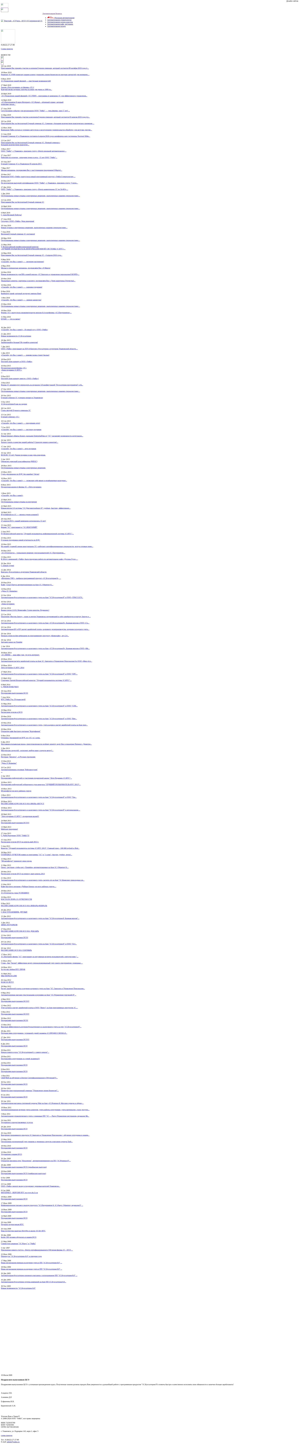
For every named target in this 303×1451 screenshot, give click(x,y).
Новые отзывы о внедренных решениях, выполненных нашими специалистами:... (34, 228)
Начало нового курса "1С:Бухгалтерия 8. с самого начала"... (25, 1052)
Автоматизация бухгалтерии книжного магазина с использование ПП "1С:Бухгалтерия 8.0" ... (39, 1275)
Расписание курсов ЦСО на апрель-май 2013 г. (20, 842)
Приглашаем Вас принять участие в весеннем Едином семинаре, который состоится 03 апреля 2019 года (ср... (45, 117)
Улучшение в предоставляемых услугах (17, 1122)
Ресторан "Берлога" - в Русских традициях (18, 757)
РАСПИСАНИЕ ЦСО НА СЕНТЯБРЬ (16, 950)
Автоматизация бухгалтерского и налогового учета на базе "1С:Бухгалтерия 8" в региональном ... (40, 810)
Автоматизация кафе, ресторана (60, 24)
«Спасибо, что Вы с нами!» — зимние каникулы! (21, 300)
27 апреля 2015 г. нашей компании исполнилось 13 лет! (23, 521)
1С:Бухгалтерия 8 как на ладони (14, 404)
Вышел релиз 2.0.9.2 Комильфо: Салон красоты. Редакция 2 (25, 610)
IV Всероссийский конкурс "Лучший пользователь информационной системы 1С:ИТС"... (37, 534)
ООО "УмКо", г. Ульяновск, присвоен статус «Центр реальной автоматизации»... (33, 151)
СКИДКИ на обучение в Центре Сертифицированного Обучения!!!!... (29, 1078)
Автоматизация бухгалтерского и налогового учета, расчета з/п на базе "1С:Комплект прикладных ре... (42, 880)
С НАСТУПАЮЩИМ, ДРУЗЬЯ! (14, 912)
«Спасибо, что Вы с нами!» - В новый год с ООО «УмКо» (24, 330)
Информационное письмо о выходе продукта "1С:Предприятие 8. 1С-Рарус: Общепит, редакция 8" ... (42, 1205)
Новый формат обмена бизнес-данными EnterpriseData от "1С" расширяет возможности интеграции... (42, 436)
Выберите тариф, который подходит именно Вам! (21, 293)
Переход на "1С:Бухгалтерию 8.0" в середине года (21, 1256)
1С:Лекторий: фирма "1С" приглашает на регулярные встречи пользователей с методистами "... (39, 957)
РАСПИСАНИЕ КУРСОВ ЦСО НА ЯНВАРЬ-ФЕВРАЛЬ (24, 906)
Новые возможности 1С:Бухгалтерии (16, 336)
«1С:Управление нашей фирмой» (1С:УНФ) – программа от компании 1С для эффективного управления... (44, 96)
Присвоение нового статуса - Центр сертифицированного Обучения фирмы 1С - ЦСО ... (37, 1250)
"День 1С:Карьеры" (9, 763)
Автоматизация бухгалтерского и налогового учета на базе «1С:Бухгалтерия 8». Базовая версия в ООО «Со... (45, 623)
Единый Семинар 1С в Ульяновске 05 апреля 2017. (21, 164)
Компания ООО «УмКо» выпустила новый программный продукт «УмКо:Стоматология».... (38, 177)
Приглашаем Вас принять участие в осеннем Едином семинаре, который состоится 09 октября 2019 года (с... (45, 68)
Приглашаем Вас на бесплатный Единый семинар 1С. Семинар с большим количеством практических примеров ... (47, 123)
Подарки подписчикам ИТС (12, 1224)
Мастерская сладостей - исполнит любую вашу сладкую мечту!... (27, 750)
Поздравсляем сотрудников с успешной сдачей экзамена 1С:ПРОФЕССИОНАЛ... (34, 1033)
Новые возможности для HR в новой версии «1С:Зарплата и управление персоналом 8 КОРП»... (40, 274)
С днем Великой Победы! (11, 215)
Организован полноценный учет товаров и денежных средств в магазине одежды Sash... (37, 1142)
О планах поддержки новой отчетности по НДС (20, 540)
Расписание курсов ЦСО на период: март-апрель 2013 (23, 874)
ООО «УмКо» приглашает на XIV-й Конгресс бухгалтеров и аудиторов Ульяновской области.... (39, 349)
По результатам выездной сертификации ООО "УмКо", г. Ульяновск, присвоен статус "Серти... (39, 183)
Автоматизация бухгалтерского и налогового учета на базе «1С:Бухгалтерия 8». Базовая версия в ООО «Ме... (45, 648)
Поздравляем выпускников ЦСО (14, 1046)
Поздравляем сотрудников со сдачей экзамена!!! (20, 1059)
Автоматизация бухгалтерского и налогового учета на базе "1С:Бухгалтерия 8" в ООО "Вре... (39, 719)
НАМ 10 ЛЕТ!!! (7, 982)
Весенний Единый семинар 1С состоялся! (18, 234)
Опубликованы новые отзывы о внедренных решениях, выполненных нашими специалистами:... (40, 196)
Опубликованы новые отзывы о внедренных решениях (23, 468)
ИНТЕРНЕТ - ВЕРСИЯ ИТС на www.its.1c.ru (19, 1193)
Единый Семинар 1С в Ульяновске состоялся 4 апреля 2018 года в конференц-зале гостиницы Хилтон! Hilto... (45, 136)
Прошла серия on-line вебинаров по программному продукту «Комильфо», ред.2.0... (35, 636)
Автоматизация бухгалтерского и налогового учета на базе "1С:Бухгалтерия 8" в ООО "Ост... (39, 944)
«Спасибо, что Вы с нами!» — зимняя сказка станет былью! (25, 355)
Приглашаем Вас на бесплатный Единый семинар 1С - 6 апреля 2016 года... (31, 255)
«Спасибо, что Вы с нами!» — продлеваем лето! (20, 423)
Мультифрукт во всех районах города (16, 791)
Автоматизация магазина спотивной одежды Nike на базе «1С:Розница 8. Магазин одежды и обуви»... (42, 1103)
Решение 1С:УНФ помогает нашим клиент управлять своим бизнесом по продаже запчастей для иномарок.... (45, 75)
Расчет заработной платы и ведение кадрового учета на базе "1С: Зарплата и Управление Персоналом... (43, 989)
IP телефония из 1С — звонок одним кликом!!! (20, 515)
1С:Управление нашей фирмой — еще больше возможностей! (26, 81)
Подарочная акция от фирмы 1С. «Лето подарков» (21, 487)
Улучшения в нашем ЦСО (11, 1154)
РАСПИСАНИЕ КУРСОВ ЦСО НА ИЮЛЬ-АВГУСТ (22, 804)
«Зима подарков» (8, 604)
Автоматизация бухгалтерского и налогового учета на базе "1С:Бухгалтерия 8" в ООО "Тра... (39, 797)
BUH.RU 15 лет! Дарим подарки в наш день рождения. (23, 455)
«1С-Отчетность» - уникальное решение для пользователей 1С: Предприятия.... (33, 553)
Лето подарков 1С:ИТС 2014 (12, 668)
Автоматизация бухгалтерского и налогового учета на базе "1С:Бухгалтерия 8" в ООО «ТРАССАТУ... (42, 597)
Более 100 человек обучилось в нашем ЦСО (18, 1237)
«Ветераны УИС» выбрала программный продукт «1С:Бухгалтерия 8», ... (31, 578)
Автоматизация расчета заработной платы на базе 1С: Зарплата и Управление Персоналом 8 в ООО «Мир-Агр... (46, 661)
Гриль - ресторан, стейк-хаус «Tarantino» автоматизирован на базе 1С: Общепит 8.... (35, 867)
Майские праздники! (9, 829)
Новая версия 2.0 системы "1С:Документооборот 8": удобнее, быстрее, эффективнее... (36, 508)
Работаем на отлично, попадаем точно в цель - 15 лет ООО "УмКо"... (29, 157)
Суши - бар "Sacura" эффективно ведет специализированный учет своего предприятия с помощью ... (42, 963)
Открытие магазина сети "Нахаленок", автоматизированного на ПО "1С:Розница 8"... (36, 1161)
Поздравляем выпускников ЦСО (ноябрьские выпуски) (23, 1173)
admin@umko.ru (13, 1442)
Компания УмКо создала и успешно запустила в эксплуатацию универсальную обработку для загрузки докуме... (46, 130)
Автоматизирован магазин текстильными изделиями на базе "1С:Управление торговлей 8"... (38, 995)
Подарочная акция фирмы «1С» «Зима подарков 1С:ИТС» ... (14, 370)
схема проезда (6, 1435)
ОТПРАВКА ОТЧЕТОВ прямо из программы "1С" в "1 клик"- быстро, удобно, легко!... (36, 855)
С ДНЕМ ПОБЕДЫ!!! (10, 687)
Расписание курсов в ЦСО (11, 712)
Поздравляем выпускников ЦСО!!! (15, 823)
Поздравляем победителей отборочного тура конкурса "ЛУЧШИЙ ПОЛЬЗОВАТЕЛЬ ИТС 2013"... (41, 784)
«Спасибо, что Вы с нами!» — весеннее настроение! (22, 262)
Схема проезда (7, 49)
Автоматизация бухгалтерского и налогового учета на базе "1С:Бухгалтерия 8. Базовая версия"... (40, 918)
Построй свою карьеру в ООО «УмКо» (16, 362)
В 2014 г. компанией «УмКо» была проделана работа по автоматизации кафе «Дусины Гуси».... (39, 559)
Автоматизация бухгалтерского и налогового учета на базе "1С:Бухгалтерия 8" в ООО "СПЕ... (39, 706)
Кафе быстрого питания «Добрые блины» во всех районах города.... (28, 887)
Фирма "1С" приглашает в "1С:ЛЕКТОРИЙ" (19, 527)
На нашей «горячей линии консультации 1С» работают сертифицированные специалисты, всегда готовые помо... (47, 546)
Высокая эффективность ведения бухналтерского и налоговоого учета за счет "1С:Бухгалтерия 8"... (41, 1027)
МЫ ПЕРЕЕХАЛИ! (9, 976)
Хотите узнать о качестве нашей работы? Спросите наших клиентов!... (29, 442)
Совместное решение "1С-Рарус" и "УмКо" (18, 1244)
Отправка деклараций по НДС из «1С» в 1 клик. (20, 738)
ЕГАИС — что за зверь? (10, 319)
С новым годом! (7, 566)
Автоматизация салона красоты (60, 22)
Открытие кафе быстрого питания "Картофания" (21, 731)
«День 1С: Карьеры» (9, 591)
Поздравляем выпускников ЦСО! (14, 693)
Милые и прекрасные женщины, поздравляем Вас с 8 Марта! (25, 268)
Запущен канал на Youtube (11, 642)
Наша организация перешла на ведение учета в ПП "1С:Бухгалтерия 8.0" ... (31, 1263)
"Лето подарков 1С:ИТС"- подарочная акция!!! (20, 816)
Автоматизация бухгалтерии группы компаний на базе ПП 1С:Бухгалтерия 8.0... (33, 1282)
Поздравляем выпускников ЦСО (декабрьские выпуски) (24, 1167)
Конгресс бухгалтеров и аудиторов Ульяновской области (24, 572)
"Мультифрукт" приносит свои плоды (16, 861)
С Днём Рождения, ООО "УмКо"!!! (15, 835)
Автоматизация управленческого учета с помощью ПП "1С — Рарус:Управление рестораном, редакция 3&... (45, 1116)
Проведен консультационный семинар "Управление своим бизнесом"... (30, 1091)
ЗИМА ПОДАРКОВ (9, 925)
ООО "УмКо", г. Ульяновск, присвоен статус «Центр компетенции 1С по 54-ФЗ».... (34, 189)
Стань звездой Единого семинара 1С (16, 410)
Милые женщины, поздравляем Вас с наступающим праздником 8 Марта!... (31, 170)
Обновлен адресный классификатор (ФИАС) (19, 461)
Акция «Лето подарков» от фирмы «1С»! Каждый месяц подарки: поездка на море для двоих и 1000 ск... (26, 88)
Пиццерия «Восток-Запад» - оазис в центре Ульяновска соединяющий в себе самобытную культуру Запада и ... (46, 617)
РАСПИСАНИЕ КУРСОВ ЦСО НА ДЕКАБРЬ (20, 931)
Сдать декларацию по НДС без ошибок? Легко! (20, 474)
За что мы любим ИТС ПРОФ (13, 969)
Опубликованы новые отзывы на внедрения (19, 502)
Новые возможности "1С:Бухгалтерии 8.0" (18, 1288)
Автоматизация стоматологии (59, 20)
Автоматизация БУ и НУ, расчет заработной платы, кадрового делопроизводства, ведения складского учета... (45, 629)
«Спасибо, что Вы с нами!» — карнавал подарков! (21, 287)
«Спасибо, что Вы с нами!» (12, 495)
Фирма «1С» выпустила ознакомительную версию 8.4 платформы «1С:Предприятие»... (36, 313)
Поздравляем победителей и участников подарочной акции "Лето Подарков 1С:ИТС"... (36, 778)
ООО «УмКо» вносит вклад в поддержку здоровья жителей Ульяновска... (30, 1186)
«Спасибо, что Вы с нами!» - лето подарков (18, 449)
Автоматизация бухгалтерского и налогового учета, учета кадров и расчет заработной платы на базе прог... (44, 725)
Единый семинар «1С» (10, 417)
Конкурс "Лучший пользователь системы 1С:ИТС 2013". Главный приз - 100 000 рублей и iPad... (40, 848)
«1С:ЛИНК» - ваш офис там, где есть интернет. (20, 655)
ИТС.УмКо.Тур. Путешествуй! (13, 699)
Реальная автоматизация (64, 18)
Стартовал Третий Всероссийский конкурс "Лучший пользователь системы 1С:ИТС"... (36, 680)
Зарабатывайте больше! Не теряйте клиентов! (19, 342)
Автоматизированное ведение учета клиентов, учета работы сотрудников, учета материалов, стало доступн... (45, 1110)
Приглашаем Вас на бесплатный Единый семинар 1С (22, 202)
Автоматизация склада (56, 26)
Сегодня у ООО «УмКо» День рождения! (17, 221)
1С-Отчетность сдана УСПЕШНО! (15, 893)
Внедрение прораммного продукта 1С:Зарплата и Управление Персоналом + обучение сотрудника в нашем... (45, 1135)
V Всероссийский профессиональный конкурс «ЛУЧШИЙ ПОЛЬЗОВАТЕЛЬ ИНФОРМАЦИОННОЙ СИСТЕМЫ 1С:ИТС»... (33, 248)
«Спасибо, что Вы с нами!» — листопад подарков (21, 430)
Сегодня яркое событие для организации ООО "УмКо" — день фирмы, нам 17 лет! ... (35, 111)
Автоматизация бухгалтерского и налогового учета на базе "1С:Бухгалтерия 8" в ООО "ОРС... (39, 674)
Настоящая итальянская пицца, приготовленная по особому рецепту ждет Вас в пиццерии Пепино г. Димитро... (46, 744)
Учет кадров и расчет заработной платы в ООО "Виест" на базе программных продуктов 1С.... (39, 1008)
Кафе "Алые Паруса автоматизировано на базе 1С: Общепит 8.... (27, 585)
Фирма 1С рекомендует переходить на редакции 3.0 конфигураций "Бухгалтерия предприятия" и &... (42, 385)
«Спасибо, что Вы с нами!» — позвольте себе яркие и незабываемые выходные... (34, 481)
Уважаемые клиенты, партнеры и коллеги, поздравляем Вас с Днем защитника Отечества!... (38, 281)
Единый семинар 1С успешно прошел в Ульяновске (22, 398)
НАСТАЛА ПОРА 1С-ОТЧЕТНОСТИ (16, 899)
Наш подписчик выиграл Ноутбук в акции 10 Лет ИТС (23, 1231)
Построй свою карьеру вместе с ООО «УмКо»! (20, 379)
